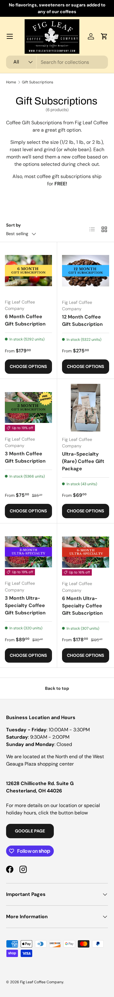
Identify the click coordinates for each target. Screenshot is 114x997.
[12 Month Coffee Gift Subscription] (85, 271)
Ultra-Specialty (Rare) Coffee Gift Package (83, 461)
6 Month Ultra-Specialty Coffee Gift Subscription (82, 605)
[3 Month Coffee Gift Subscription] (28, 407)
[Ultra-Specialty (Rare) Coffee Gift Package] (85, 407)
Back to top (57, 688)
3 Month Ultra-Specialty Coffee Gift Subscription (25, 605)
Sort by (13, 225)
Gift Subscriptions (37, 82)
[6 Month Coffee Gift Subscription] (28, 270)
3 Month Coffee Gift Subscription (25, 457)
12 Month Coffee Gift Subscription (82, 320)
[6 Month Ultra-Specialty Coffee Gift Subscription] (85, 552)
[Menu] (9, 36)
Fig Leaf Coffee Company (41, 982)
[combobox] (57, 62)
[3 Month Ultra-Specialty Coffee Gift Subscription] (28, 552)
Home (11, 82)
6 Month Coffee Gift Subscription (25, 320)
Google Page (30, 831)
